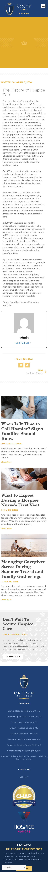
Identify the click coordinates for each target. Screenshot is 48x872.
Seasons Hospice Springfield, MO (24, 751)
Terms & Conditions (36, 756)
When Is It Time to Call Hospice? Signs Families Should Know (22, 431)
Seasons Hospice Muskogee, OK (24, 739)
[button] (43, 6)
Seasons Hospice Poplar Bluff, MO (24, 745)
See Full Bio (22, 342)
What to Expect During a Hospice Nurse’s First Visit (20, 500)
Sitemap (5, 756)
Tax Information (24, 759)
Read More (6, 462)
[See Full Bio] (30, 343)
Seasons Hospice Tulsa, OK (24, 733)
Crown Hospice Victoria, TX (24, 722)
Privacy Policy (18, 756)
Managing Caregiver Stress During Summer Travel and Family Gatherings (23, 569)
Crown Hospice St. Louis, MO (24, 728)
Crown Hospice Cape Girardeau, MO (24, 716)
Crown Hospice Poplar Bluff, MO (24, 711)
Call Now (24, 777)
